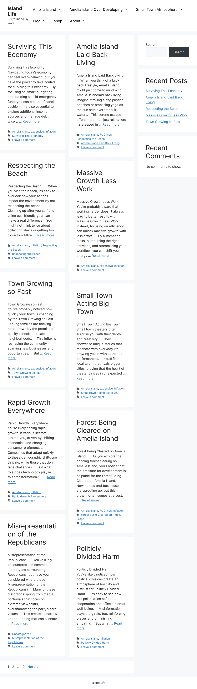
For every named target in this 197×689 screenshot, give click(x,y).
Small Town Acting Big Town (94, 303)
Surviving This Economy (30, 50)
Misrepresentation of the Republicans (32, 534)
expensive (37, 131)
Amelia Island (44, 9)
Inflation (50, 131)
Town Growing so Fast (30, 287)
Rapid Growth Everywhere (29, 406)
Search (151, 45)
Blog (37, 21)
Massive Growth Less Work (96, 180)
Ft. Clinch (106, 134)
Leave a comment (23, 139)
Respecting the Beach (91, 138)
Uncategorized (21, 634)
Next (33, 667)
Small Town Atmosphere (157, 9)
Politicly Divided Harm (98, 552)
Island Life (15, 11)
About (75, 21)
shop (58, 21)
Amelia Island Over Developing (96, 9)
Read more (31, 121)
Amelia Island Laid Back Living (97, 54)
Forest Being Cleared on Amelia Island (97, 430)
